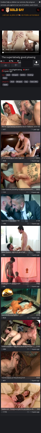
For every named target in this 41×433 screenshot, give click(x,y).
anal (8, 75)
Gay (26, 82)
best (4, 78)
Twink (5, 85)
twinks (23, 75)
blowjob (15, 75)
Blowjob (19, 82)
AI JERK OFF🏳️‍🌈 (15, 15)
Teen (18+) (33, 82)
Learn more (34, 5)
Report (36, 64)
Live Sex (6, 15)
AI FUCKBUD (34, 15)
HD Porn (25, 15)
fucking (30, 75)
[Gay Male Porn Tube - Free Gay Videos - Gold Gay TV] (14, 9)
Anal (12, 82)
